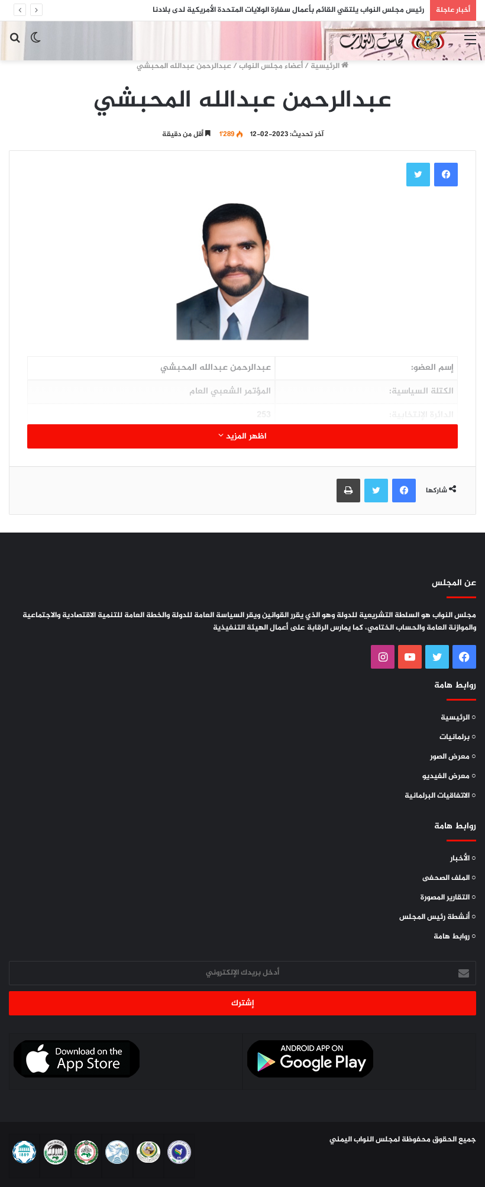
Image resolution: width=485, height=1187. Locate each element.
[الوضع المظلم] (35, 45)
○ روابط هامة (455, 936)
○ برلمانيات (457, 737)
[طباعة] (348, 490)
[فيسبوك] (446, 174)
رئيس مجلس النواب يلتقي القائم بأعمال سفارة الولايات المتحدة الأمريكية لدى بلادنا (288, 10)
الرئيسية (326, 66)
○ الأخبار (463, 858)
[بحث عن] (15, 45)
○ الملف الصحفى (449, 878)
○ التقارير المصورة (448, 897)
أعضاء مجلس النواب (271, 66)
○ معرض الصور (453, 756)
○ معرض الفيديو (449, 776)
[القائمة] (470, 45)
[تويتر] (418, 174)
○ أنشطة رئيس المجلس (437, 917)
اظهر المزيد (245, 436)
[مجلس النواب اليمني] (391, 41)
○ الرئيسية (458, 717)
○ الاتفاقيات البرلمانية (440, 795)
